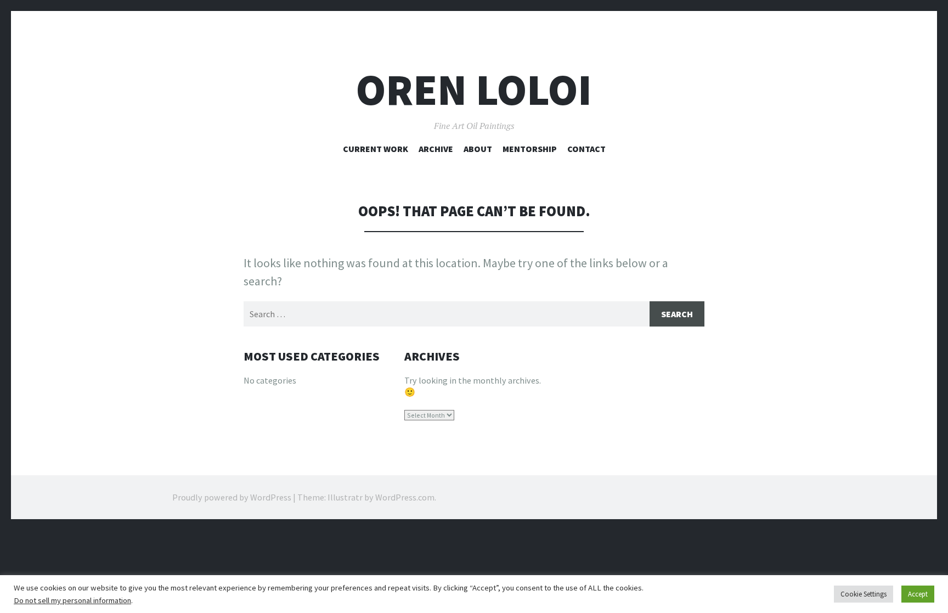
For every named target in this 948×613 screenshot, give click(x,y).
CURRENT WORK (375, 148)
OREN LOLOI (474, 90)
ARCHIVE (436, 148)
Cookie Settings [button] (863, 594)
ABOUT (478, 148)
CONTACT (586, 148)
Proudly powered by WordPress (231, 497)
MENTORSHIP (530, 148)
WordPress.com (405, 497)
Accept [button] (918, 594)
